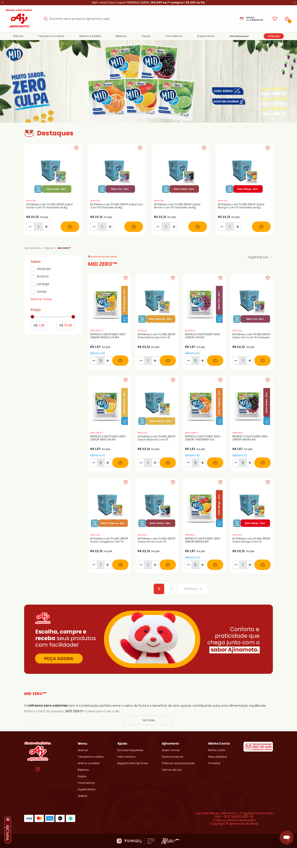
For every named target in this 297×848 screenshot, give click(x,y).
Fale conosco (126, 756)
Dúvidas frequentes (130, 750)
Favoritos (214, 763)
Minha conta (216, 750)
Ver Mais (148, 720)
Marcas (18, 36)
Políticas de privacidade (178, 763)
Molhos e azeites (89, 763)
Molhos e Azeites (90, 36)
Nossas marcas (172, 756)
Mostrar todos (41, 299)
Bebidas (121, 36)
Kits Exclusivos (239, 36)
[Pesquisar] (45, 19)
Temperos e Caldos (51, 36)
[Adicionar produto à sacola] (70, 226)
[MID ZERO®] (148, 81)
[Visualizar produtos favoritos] (275, 19)
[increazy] (136, 841)
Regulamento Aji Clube (132, 763)
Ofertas (274, 36)
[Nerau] (170, 841)
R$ (39, 325)
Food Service (173, 36)
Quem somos (171, 750)
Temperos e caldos (90, 756)
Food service (86, 782)
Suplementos (206, 36)
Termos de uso (172, 769)
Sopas (146, 36)
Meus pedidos (217, 756)
